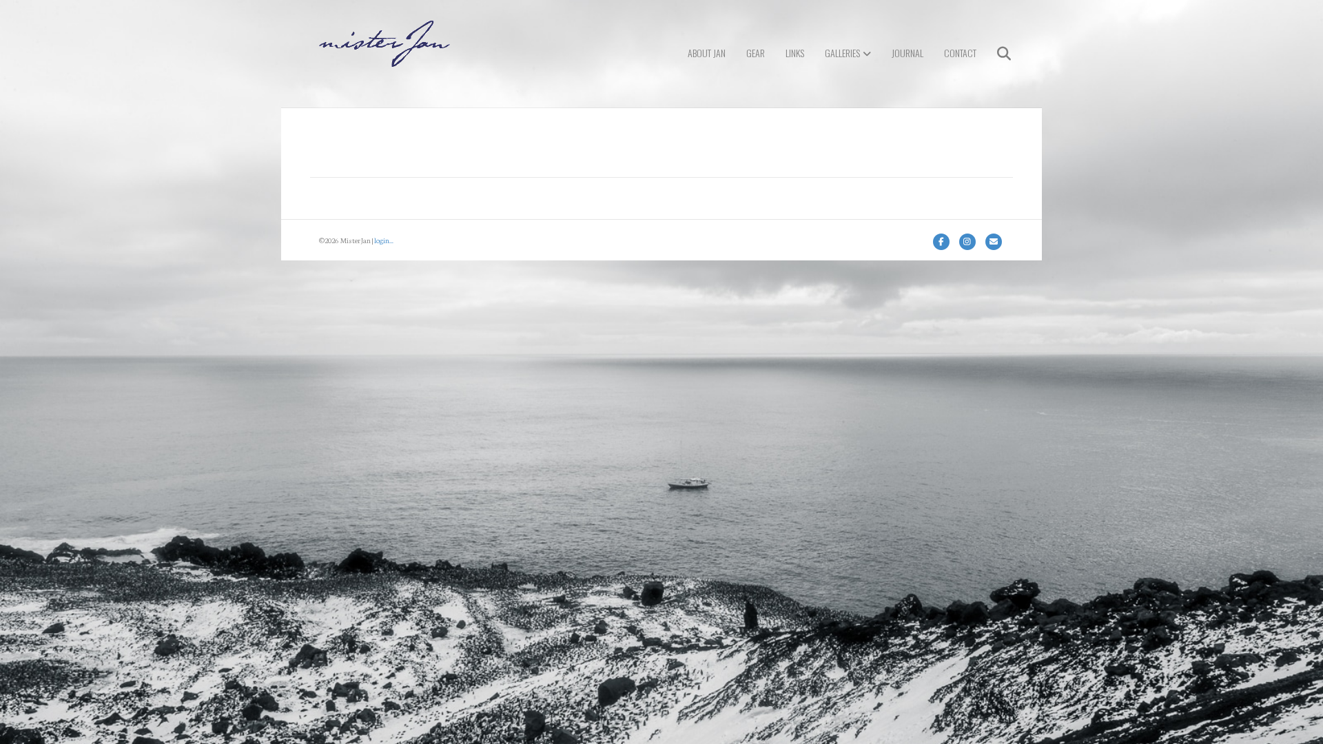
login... (383, 240)
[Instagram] (967, 242)
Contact (960, 52)
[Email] (993, 242)
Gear (755, 52)
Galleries (842, 52)
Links (795, 52)
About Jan (707, 52)
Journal (907, 52)
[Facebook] (941, 242)
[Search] (995, 54)
